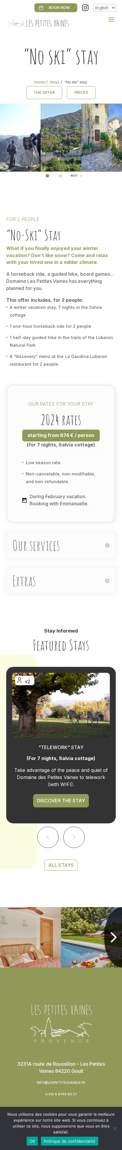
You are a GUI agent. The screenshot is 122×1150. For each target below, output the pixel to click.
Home (39, 82)
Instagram (85, 7)
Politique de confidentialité (69, 1141)
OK (32, 1141)
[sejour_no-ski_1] (20, 170)
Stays (55, 82)
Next (74, 175)
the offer (44, 92)
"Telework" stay (61, 747)
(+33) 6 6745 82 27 (61, 1094)
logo (34, 1005)
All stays (61, 865)
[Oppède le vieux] (61, 170)
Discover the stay (61, 801)
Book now (59, 7)
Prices (81, 92)
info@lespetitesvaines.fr (61, 1082)
